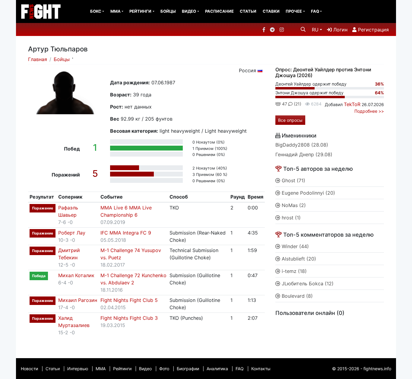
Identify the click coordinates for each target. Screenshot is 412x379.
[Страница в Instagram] (281, 30)
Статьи (248, 11)
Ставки (271, 11)
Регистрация (373, 30)
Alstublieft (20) (298, 259)
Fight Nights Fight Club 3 (129, 318)
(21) (297, 103)
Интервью (77, 368)
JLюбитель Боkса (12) (307, 283)
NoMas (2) (293, 205)
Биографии (188, 368)
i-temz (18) (293, 271)
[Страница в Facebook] (263, 30)
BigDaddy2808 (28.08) (301, 145)
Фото (164, 368)
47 (284, 103)
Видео (189, 11)
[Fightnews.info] (41, 11)
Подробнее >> (369, 111)
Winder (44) (294, 246)
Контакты (261, 368)
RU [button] (315, 30)
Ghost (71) (292, 180)
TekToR (352, 104)
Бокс (95, 11)
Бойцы (168, 11)
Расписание (219, 11)
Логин (339, 30)
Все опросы (290, 120)
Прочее (294, 11)
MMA (115, 11)
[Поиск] (303, 29)
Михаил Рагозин (77, 300)
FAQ (315, 11)
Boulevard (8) (296, 296)
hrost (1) (290, 218)
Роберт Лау (71, 233)
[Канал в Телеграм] (272, 30)
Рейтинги (140, 11)
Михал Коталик (76, 275)
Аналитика (217, 368)
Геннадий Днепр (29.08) (303, 154)
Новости (29, 368)
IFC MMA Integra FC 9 (125, 233)
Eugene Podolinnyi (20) (307, 193)
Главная (37, 59)
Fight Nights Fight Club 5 (129, 300)
